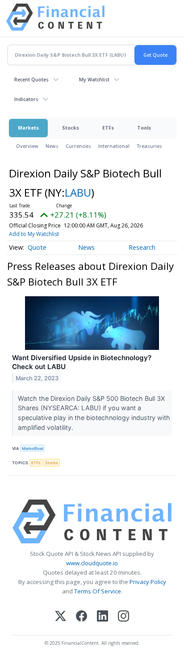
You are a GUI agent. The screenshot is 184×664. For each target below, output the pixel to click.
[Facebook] (81, 617)
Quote (37, 247)
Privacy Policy (148, 582)
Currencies (78, 146)
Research (142, 247)
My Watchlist (94, 79)
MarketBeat (32, 448)
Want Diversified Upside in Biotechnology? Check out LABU (81, 362)
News (52, 146)
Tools (144, 127)
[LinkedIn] (102, 617)
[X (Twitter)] (60, 617)
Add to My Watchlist (34, 234)
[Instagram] (123, 617)
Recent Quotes (31, 79)
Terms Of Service (97, 591)
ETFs (108, 127)
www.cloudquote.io (92, 563)
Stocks (70, 127)
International (114, 146)
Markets (28, 127)
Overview (27, 146)
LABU (78, 192)
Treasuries (149, 146)
